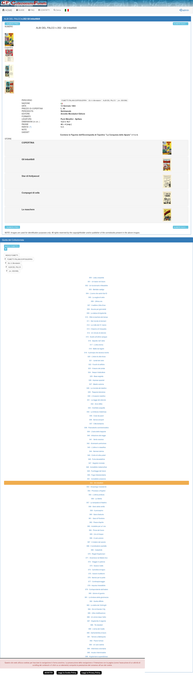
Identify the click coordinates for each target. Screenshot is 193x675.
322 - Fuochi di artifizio (96, 364)
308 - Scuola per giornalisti (96, 309)
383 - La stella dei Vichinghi (96, 605)
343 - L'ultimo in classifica (96, 447)
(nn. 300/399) (122, 100)
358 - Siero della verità (96, 506)
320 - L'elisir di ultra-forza (97, 356)
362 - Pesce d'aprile (96, 522)
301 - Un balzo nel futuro (96, 281)
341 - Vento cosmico (96, 439)
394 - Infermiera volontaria (96, 648)
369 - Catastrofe (96, 550)
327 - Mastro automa (96, 384)
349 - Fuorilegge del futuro (96, 471)
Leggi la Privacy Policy (91, 672)
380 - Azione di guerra (97, 593)
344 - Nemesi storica (96, 451)
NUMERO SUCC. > (180, 23)
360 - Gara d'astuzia (96, 514)
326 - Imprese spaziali (96, 380)
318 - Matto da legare (96, 348)
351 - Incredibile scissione (96, 479)
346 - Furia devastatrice (96, 459)
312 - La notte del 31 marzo (96, 325)
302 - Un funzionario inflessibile (96, 285)
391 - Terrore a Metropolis (96, 637)
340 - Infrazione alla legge (96, 435)
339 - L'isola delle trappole (96, 431)
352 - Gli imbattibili (96, 483)
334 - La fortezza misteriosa (96, 412)
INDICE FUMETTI (11, 246)
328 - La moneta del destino (96, 388)
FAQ (32, 10)
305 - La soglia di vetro (96, 297)
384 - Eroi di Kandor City (96, 609)
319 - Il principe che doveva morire (96, 352)
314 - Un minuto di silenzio (96, 333)
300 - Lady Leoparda (96, 277)
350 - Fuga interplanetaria (96, 475)
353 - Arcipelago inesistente (96, 487)
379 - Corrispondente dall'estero (96, 589)
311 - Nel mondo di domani (96, 321)
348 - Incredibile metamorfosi (96, 467)
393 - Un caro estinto (96, 644)
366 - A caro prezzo (96, 538)
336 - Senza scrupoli (96, 419)
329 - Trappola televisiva (96, 392)
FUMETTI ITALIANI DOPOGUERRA (74, 100)
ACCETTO (49, 672)
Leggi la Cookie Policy (67, 672)
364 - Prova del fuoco (96, 530)
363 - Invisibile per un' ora (96, 526)
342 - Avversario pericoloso (96, 443)
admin (185, 10)
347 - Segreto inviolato (96, 463)
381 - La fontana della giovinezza (96, 597)
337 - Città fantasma (96, 423)
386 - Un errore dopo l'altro (96, 617)
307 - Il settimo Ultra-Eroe (96, 305)
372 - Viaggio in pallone (96, 562)
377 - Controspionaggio (96, 581)
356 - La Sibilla (96, 498)
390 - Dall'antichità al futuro (96, 633)
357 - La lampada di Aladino (96, 502)
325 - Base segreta (96, 376)
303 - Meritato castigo (96, 289)
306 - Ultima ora (96, 301)
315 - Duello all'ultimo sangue (96, 337)
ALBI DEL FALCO (109, 100)
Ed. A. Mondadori (95, 100)
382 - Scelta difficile (96, 601)
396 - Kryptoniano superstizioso (96, 656)
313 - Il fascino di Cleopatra (96, 329)
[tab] (96, 148)
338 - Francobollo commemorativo (96, 427)
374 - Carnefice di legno (96, 569)
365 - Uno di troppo (96, 534)
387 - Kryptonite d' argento (96, 621)
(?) (30, 127)
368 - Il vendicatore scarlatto (97, 546)
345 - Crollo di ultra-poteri (96, 455)
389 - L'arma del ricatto (96, 629)
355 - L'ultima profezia (96, 494)
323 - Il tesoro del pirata (96, 368)
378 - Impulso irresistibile (96, 585)
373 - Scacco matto (96, 565)
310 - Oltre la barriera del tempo (96, 317)
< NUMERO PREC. (12, 23)
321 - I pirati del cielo (96, 360)
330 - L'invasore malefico (96, 396)
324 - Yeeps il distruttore (96, 372)
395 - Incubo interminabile (96, 652)
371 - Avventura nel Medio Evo (97, 558)
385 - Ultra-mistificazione (96, 613)
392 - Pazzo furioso (96, 640)
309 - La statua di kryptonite (96, 313)
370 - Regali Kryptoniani (96, 554)
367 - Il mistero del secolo (96, 542)
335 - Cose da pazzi (96, 416)
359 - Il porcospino (96, 510)
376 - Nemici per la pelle (96, 577)
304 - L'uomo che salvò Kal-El (96, 293)
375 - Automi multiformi (96, 573)
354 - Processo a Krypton (97, 491)
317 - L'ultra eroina (96, 344)
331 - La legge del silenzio (96, 400)
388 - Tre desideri (96, 625)
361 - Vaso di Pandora (97, 518)
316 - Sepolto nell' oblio (96, 341)
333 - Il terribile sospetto (96, 408)
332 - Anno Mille (96, 404)
